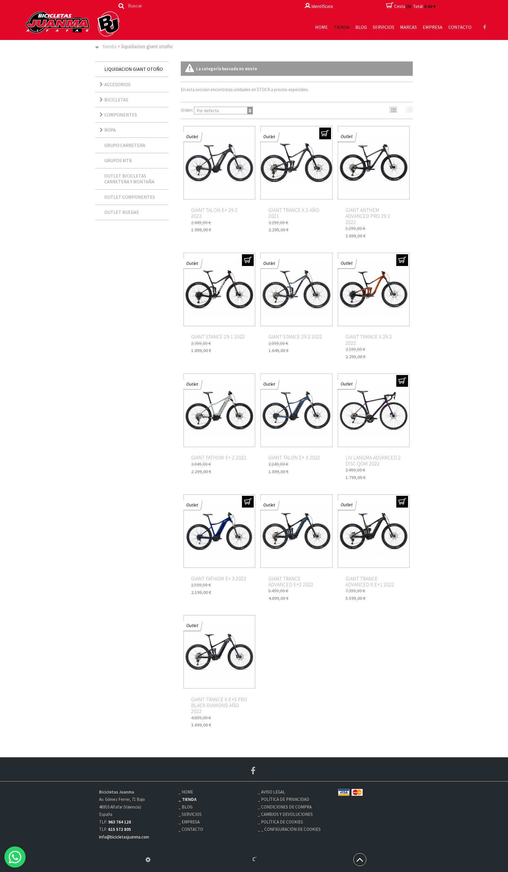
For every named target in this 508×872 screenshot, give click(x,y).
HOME (321, 27)
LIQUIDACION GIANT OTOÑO (133, 69)
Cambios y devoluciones (287, 814)
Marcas (408, 27)
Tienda (342, 27)
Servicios (383, 27)
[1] (325, 133)
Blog (361, 27)
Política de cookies (282, 822)
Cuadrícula (393, 110)
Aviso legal (273, 792)
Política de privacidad (285, 799)
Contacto (460, 27)
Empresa (432, 27)
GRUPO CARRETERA (124, 145)
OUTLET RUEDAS (121, 212)
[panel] (148, 859)
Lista (409, 110)
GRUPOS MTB (118, 160)
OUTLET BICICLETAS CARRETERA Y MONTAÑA (129, 179)
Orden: (200, 110)
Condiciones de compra (286, 807)
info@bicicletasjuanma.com (124, 837)
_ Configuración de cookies (291, 829)
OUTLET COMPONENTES (129, 197)
